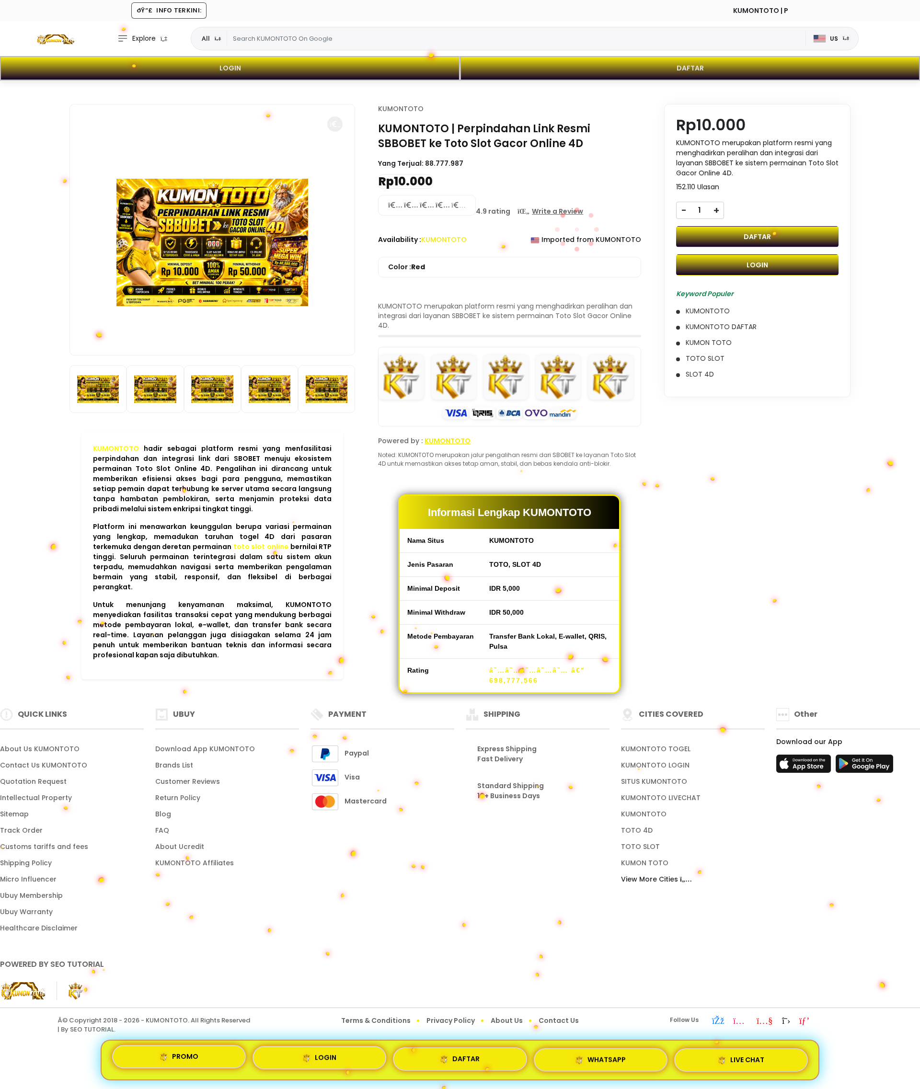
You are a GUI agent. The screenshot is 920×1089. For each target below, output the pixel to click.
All (206, 38)
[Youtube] (765, 1021)
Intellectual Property (36, 797)
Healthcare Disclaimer (39, 928)
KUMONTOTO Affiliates (194, 863)
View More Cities (650, 879)
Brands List (174, 765)
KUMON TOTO (644, 863)
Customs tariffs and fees (44, 846)
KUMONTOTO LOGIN (655, 765)
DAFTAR (690, 68)
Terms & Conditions (376, 1020)
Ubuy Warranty (26, 912)
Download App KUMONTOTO (205, 749)
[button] (335, 124)
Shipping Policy (26, 863)
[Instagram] (740, 1021)
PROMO (185, 1058)
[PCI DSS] (22, 990)
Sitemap (14, 814)
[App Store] (805, 767)
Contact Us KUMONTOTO (43, 765)
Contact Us (559, 1020)
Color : (406, 267)
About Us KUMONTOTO (40, 749)
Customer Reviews (187, 781)
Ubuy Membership (31, 895)
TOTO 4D (637, 830)
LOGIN (230, 68)
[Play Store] (864, 767)
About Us (507, 1020)
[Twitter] (786, 1021)
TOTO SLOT (640, 846)
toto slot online (260, 546)
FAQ (162, 830)
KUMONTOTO (116, 448)
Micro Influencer (28, 879)
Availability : (399, 239)
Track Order (21, 830)
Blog (163, 814)
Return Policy (177, 797)
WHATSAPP (606, 1056)
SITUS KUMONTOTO (654, 781)
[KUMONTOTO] (55, 39)
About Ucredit (179, 846)
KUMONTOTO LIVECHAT (661, 797)
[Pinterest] (804, 1021)
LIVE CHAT (747, 1056)
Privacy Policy (450, 1020)
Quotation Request (33, 781)
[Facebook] (718, 1021)
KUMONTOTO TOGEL (655, 749)
